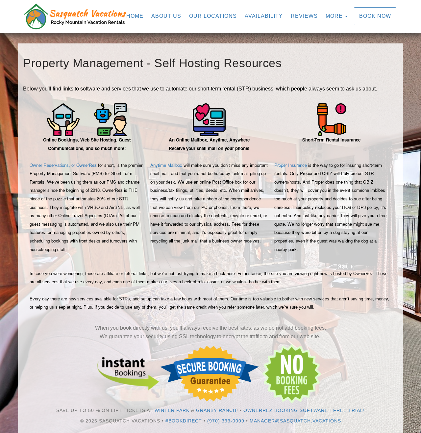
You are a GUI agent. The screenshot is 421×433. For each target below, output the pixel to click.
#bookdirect (183, 420)
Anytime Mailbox (166, 165)
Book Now (375, 16)
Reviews (304, 16)
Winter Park (172, 410)
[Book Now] (128, 373)
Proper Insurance (290, 165)
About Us (166, 16)
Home (134, 16)
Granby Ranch (216, 410)
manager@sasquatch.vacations (295, 420)
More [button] (335, 16)
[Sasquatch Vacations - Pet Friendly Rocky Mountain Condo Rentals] (116, 16)
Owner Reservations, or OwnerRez (63, 165)
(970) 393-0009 (225, 420)
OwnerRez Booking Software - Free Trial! (304, 410)
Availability (264, 16)
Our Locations (213, 16)
